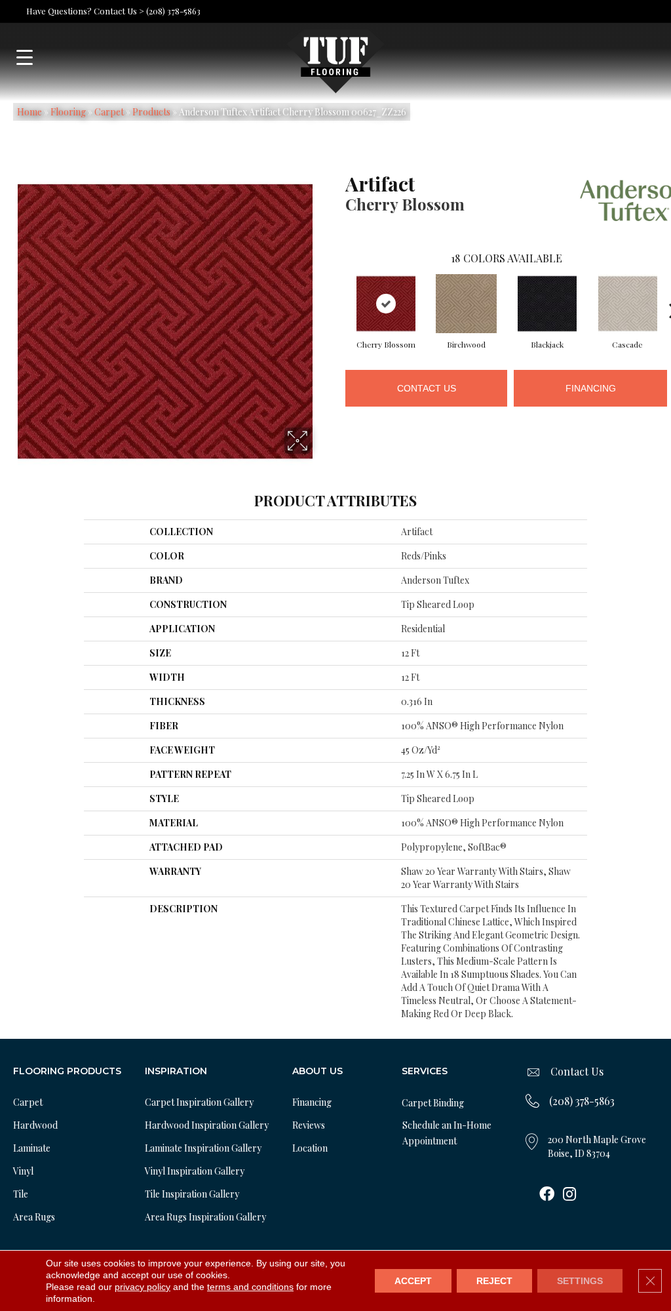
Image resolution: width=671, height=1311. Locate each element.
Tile (20, 1194)
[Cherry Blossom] (386, 303)
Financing (591, 388)
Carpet (109, 112)
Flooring (68, 112)
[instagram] (569, 1194)
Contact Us (426, 388)
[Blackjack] (547, 303)
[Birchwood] (466, 303)
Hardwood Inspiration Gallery (207, 1125)
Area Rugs (34, 1217)
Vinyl (23, 1171)
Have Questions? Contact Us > (85, 10)
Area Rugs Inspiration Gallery (205, 1217)
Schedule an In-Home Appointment (446, 1133)
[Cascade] (628, 303)
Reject (494, 1281)
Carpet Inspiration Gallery (199, 1102)
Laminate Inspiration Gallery (203, 1148)
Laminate (31, 1148)
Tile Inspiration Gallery (192, 1194)
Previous (339, 290)
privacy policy (142, 1286)
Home (29, 112)
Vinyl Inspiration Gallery (194, 1171)
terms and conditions (250, 1286)
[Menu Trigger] (25, 57)
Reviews (308, 1125)
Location (310, 1148)
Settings (580, 1281)
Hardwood (35, 1125)
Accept (413, 1281)
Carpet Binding (433, 1103)
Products (151, 112)
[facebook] (546, 1194)
